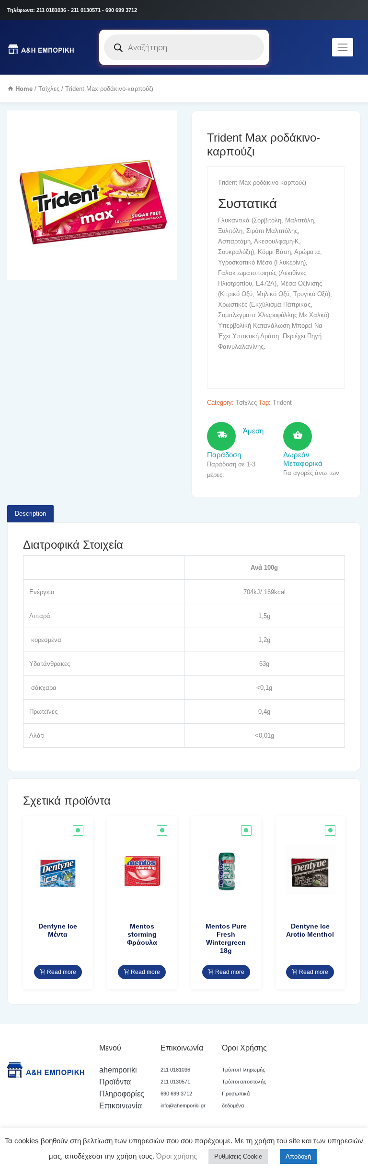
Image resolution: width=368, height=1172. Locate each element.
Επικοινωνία (120, 1106)
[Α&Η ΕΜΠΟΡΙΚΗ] (42, 47)
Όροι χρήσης (175, 1156)
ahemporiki (118, 1070)
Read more (61, 972)
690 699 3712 (176, 1093)
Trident (282, 402)
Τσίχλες (48, 88)
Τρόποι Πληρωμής (243, 1069)
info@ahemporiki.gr (183, 1105)
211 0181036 (175, 1069)
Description (30, 513)
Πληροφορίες (121, 1094)
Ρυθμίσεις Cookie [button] (238, 1156)
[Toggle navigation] (342, 47)
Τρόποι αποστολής (244, 1081)
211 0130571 (175, 1081)
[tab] (30, 513)
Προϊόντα (115, 1082)
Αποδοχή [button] (298, 1156)
